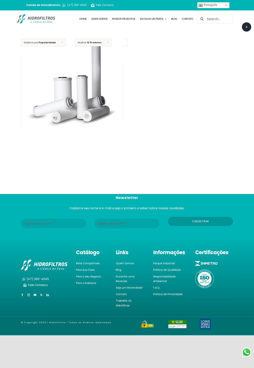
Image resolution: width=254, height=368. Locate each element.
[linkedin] (47, 295)
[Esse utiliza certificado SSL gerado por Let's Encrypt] (147, 323)
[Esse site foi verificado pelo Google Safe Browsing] (177, 322)
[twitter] (41, 295)
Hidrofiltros (57, 322)
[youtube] (35, 295)
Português (210, 5)
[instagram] (28, 295)
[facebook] (22, 295)
